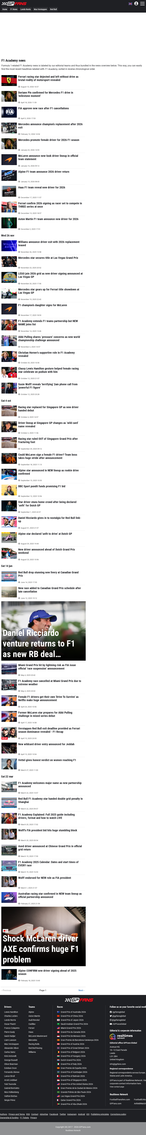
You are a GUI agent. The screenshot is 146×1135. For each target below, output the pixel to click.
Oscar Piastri (10, 1024)
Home (4, 9)
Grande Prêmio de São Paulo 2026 (76, 1092)
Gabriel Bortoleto (11, 1088)
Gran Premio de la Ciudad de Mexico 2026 (79, 1088)
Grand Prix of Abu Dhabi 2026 (74, 1104)
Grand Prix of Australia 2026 (73, 1012)
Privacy (33, 1118)
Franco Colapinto (12, 1028)
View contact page (117, 1087)
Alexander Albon (11, 1048)
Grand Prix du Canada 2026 (73, 1032)
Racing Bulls (34, 1044)
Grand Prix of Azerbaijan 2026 (74, 1072)
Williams (32, 1052)
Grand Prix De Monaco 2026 (73, 1036)
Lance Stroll (9, 1076)
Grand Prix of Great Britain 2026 (75, 1048)
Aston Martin (34, 1016)
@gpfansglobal (119, 1016)
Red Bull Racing (35, 1048)
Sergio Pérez (9, 1100)
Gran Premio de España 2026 (74, 1068)
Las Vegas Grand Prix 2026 (73, 1096)
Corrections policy (118, 1114)
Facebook (53, 1114)
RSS (28, 1114)
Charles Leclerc (11, 1016)
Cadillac (32, 1024)
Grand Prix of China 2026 (72, 1016)
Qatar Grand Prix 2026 (71, 1100)
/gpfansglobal (118, 1012)
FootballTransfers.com (120, 1099)
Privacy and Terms (17, 1114)
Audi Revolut (34, 1020)
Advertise (44, 1114)
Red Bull (53, 9)
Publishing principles (100, 1114)
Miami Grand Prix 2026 (71, 1028)
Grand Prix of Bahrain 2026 (73, 1076)
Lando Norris (26, 9)
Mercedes (33, 1040)
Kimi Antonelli (10, 1056)
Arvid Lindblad (10, 1080)
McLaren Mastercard (38, 1036)
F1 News (13, 9)
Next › (81, 990)
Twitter (63, 1114)
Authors (3, 1114)
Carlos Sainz (9, 1052)
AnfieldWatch (140, 1103)
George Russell (10, 1060)
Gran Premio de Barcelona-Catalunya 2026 (80, 1040)
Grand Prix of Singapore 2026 (74, 1080)
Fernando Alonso (11, 1072)
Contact (34, 1114)
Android (81, 1114)
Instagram (72, 1114)
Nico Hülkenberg (11, 1092)
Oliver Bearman (11, 1064)
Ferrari (31, 1028)
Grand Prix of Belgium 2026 (73, 1052)
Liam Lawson (10, 1040)
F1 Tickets (24, 1118)
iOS (87, 1114)
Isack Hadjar (9, 1036)
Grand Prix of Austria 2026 (72, 1044)
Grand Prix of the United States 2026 (77, 1084)
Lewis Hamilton (11, 1012)
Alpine (31, 1012)
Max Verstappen (40, 9)
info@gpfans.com (118, 1064)
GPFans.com (115, 1103)
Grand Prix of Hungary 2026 (73, 1056)
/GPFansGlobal (119, 1024)
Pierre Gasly (9, 1032)
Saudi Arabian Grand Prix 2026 (74, 1024)
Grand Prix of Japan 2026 (72, 1020)
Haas (31, 1032)
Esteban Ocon (10, 1068)
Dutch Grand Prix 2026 (71, 1060)
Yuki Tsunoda (10, 1084)
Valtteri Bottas (10, 1096)
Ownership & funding (9, 1118)
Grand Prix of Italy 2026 (71, 1064)
